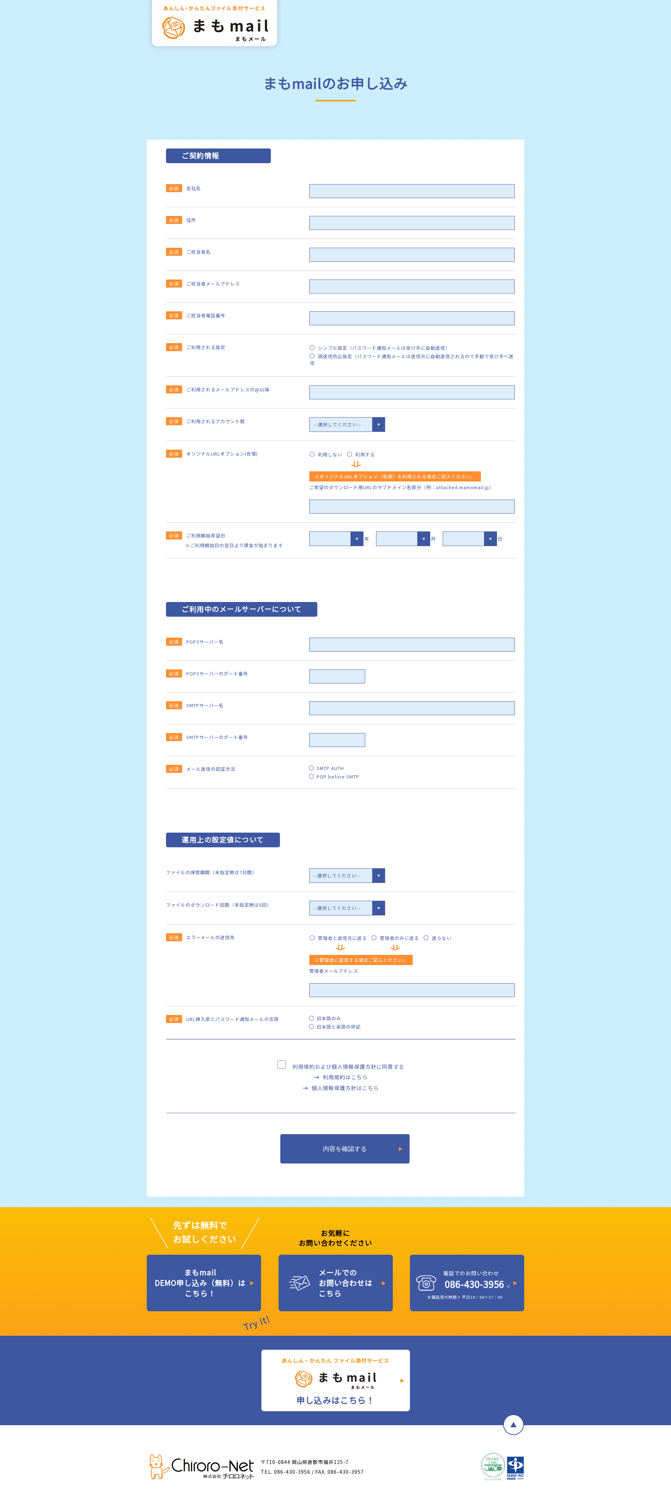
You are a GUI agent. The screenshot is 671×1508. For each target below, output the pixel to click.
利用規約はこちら (345, 1077)
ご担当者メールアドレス (204, 283)
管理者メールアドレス (333, 970)
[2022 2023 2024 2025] (336, 538)
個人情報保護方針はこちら (345, 1088)
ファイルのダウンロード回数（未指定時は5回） (219, 904)
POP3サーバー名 (196, 641)
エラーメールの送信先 (202, 937)
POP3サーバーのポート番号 (208, 673)
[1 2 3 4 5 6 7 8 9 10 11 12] (403, 538)
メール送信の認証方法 (202, 769)
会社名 (185, 188)
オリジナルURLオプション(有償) (213, 453)
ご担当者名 (190, 251)
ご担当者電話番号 (197, 315)
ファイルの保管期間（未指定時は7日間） (211, 872)
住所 (182, 220)
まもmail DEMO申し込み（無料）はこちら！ (200, 1282)
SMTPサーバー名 (196, 705)
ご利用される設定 (197, 347)
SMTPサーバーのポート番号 (208, 737)
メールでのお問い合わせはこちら (346, 1282)
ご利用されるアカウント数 (207, 421)
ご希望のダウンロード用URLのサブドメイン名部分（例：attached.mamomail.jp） (401, 487)
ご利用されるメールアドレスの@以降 (219, 389)
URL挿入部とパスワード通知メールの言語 (224, 1019)
